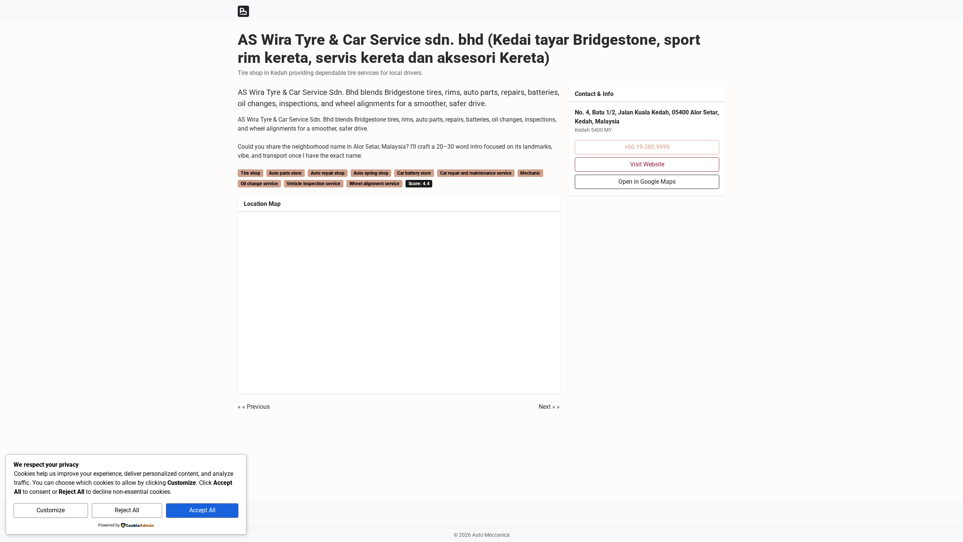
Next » (547, 406)
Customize (50, 510)
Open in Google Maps (647, 181)
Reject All (127, 510)
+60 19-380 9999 (647, 147)
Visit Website (647, 164)
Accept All (202, 510)
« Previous (256, 406)
